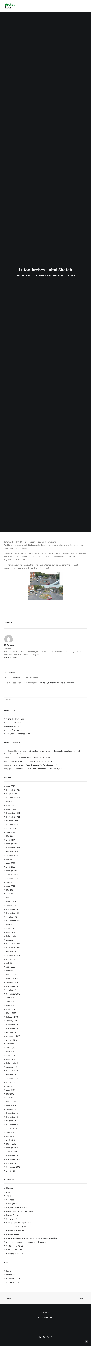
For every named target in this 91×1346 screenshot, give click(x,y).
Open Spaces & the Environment (49, 275)
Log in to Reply (10, 657)
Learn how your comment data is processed (56, 683)
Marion (7, 761)
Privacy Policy (45, 1312)
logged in (19, 677)
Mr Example (9, 645)
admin (72, 275)
